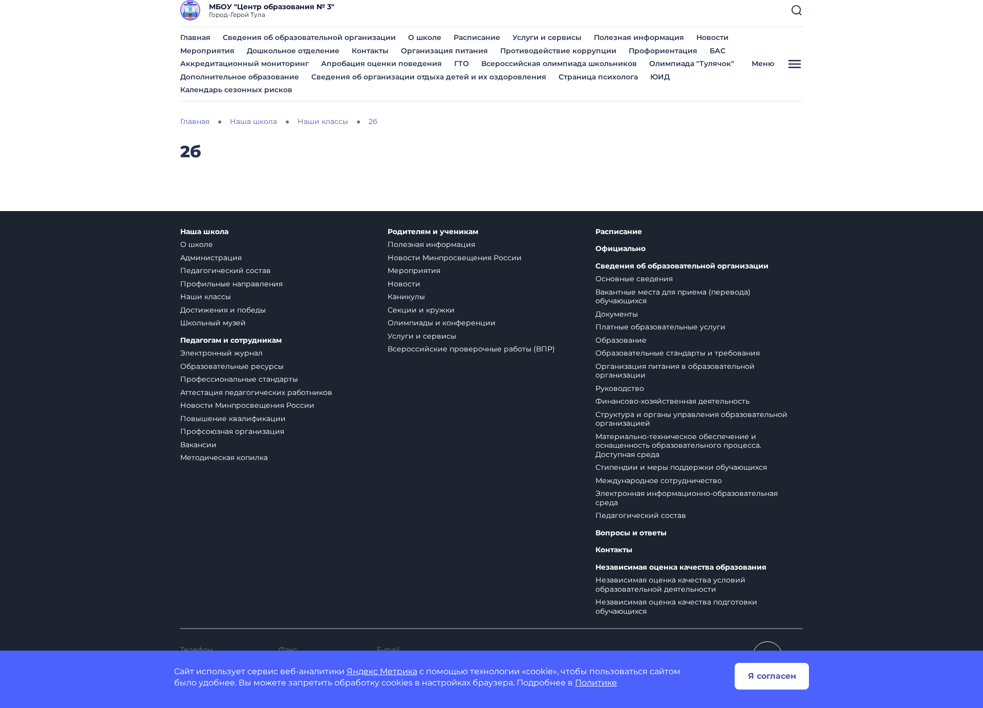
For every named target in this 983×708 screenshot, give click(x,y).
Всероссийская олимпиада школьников (559, 63)
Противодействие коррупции (558, 50)
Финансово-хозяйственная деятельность (672, 401)
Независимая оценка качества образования (680, 567)
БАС (717, 50)
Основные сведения (634, 278)
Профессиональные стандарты (239, 379)
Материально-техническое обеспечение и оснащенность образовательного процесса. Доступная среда (678, 445)
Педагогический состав (225, 270)
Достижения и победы (223, 310)
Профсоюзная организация (232, 431)
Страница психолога (598, 76)
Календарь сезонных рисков (236, 89)
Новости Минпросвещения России (247, 405)
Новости (712, 37)
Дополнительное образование (239, 76)
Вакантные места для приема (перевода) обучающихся (673, 296)
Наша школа (204, 231)
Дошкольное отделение (293, 50)
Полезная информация (639, 37)
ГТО (461, 63)
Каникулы (406, 296)
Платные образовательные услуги (660, 326)
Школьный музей (213, 322)
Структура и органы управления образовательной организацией (691, 419)
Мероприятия (207, 50)
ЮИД (660, 76)
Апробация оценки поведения (381, 63)
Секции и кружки (421, 310)
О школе (424, 37)
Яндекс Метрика (382, 671)
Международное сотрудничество (658, 480)
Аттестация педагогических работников (256, 392)
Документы (616, 314)
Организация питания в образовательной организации (675, 371)
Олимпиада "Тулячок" (691, 63)
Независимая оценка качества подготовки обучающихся (676, 606)
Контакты (370, 50)
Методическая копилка (224, 457)
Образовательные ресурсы (232, 366)
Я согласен (772, 676)
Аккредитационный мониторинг (244, 63)
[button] (796, 10)
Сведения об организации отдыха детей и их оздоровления (428, 76)
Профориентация (663, 50)
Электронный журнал (221, 353)
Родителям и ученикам (433, 231)
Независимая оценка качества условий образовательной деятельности (670, 584)
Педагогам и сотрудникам (231, 340)
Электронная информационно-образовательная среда (686, 498)
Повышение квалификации (233, 418)
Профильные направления (231, 283)
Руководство (619, 388)
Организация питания (444, 50)
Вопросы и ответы (631, 533)
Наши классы (205, 296)
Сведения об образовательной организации (309, 37)
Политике (596, 683)
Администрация (211, 257)
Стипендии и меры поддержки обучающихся (681, 467)
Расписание (477, 37)
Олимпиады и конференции (442, 322)
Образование (621, 340)
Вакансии (198, 444)
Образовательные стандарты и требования (677, 353)
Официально (620, 248)
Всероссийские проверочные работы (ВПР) (471, 348)
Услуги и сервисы (547, 37)
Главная (195, 37)
